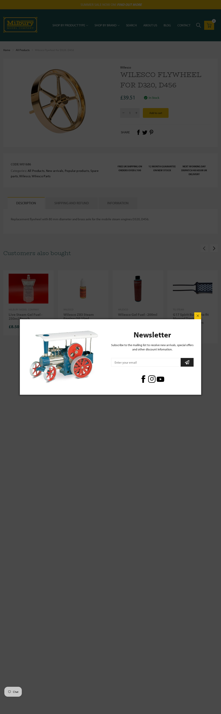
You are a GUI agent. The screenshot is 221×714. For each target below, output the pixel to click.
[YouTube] (160, 379)
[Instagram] (152, 379)
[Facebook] (143, 379)
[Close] (197, 315)
